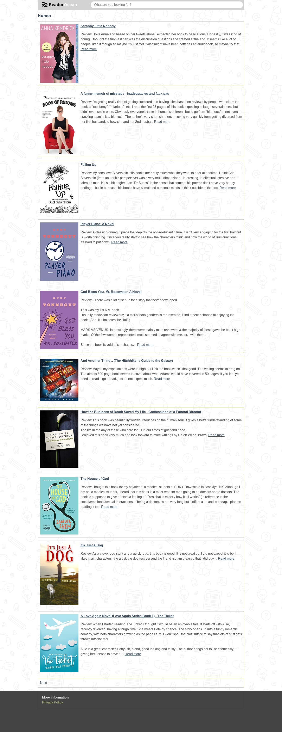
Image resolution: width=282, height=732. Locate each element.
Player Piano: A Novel (97, 224)
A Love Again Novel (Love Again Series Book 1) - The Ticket (127, 616)
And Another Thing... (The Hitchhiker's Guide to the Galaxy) (127, 360)
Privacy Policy (52, 702)
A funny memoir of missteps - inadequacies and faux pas (125, 93)
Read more (89, 49)
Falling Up (88, 164)
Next (43, 682)
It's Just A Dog (92, 545)
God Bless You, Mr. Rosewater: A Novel (111, 292)
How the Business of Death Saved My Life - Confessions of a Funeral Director (141, 412)
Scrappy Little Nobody (98, 26)
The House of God (95, 478)
